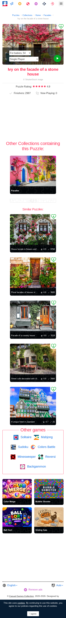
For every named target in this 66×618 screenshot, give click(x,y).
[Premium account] (36, 3)
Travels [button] (28, 3)
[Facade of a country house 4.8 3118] (33, 316)
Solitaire (25, 437)
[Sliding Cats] (49, 517)
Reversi (50, 456)
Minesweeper (26, 456)
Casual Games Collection (21, 596)
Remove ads (35, 589)
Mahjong (46, 437)
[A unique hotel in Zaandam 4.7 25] (33, 402)
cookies (21, 603)
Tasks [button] (20, 3)
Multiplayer (12, 3)
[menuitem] (12, 3)
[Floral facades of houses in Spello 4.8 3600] (33, 272)
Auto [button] (58, 585)
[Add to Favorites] (60, 27)
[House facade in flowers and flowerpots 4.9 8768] (33, 229)
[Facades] (33, 171)
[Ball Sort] (17, 517)
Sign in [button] (52, 3)
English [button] (11, 585)
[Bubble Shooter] (49, 488)
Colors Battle (46, 447)
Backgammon (36, 466)
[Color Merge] (17, 488)
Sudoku (22, 447)
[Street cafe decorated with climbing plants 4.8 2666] (33, 359)
